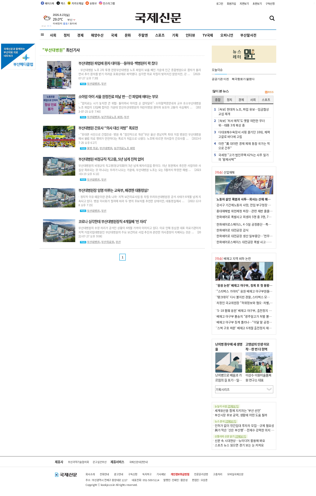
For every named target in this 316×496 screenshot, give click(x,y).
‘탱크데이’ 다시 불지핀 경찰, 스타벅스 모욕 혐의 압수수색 (252, 297)
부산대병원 (93, 83)
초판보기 (257, 3)
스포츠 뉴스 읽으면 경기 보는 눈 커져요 (239, 445)
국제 (114, 35)
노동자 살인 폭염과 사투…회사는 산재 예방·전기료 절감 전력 (254, 199)
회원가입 (231, 3)
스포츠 (160, 35)
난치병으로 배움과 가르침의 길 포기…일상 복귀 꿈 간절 (228, 380)
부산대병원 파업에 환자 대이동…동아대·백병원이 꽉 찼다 (117, 63)
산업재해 (225, 172)
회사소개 (90, 474)
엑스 (63, 3)
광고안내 (118, 474)
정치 (67, 35)
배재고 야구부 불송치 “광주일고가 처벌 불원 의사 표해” (251, 316)
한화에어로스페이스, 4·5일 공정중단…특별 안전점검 (249, 224)
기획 (175, 35)
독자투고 (147, 474)
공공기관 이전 (220, 79)
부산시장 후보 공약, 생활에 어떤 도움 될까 (241, 415)
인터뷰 (190, 35)
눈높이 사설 (226, 406)
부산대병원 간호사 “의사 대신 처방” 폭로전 (108, 128)
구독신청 (270, 3)
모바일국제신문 (235, 474)
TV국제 (207, 35)
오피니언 (226, 35)
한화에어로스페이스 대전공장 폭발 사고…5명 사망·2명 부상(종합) (257, 242)
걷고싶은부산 (100, 462)
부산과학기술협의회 (78, 462)
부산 (103, 83)
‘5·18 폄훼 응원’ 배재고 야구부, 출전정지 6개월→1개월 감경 (254, 310)
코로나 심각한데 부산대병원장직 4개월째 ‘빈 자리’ (112, 221)
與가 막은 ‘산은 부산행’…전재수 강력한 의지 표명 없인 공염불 (253, 430)
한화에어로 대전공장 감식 (232, 230)
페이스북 (49, 3)
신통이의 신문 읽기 (230, 436)
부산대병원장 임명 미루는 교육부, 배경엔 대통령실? (113, 190)
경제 (80, 35)
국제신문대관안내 (138, 462)
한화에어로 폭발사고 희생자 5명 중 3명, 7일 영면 (247, 217)
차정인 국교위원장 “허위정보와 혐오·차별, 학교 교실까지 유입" (256, 303)
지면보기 (244, 3)
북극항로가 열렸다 (243, 79)
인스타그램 (109, 3)
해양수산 (97, 35)
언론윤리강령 (201, 474)
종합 (218, 99)
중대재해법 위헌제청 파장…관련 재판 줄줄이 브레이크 (250, 211)
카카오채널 (77, 3)
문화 (128, 35)
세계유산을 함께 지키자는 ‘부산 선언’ (238, 410)
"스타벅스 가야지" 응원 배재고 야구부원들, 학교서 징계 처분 (254, 291)
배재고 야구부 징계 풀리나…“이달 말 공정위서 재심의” (250, 322)
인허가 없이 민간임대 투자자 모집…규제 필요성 (244, 425)
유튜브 (93, 3)
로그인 (219, 3)
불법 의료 (92, 148)
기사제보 (161, 474)
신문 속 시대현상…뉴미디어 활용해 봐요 (240, 440)
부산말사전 (248, 35)
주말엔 (143, 35)
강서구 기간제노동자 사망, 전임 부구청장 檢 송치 (247, 205)
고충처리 (217, 474)
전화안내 (104, 474)
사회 (53, 35)
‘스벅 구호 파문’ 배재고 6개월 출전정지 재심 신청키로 (249, 328)
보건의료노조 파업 (111, 117)
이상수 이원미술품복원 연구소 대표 (258, 377)
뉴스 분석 (225, 421)
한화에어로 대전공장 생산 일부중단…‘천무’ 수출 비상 (249, 236)
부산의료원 (107, 242)
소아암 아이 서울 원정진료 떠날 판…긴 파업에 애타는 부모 (118, 96)
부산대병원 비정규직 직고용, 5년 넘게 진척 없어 (111, 159)
